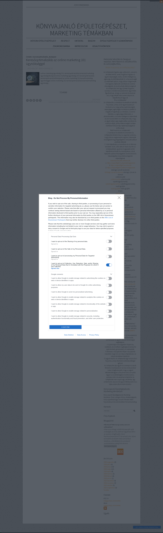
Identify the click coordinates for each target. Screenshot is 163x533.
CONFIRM (65, 327)
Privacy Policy (94, 335)
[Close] (120, 198)
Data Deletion (69, 335)
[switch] (109, 241)
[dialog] (81, 266)
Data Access (81, 335)
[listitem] (81, 236)
